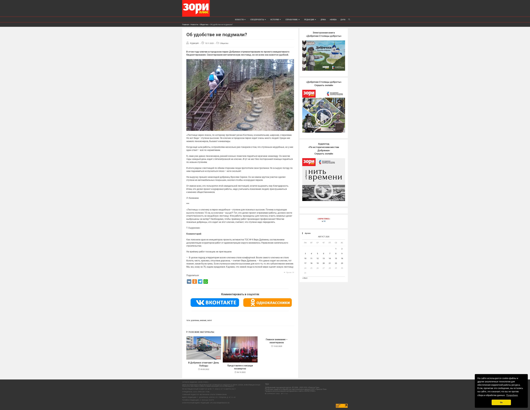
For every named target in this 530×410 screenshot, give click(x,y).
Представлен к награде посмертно (240, 367)
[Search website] (349, 19)
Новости (194, 24)
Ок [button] (501, 402)
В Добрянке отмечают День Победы (203, 364)
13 (324, 258)
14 (330, 258)
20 (324, 263)
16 (342, 258)
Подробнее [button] (512, 395)
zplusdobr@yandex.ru (220, 403)
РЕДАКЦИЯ (194, 43)
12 (318, 258)
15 (336, 258)
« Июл (304, 278)
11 (311, 258)
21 (330, 263)
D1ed (285, 393)
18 (311, 263)
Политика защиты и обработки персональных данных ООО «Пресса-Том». (296, 389)
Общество (204, 24)
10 (305, 258)
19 (318, 263)
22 (336, 263)
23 (342, 263)
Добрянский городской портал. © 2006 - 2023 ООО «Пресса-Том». (292, 387)
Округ (209, 320)
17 (305, 263)
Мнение (203, 320)
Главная (185, 24)
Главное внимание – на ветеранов (276, 341)
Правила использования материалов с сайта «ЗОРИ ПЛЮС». (290, 391)
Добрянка (195, 320)
